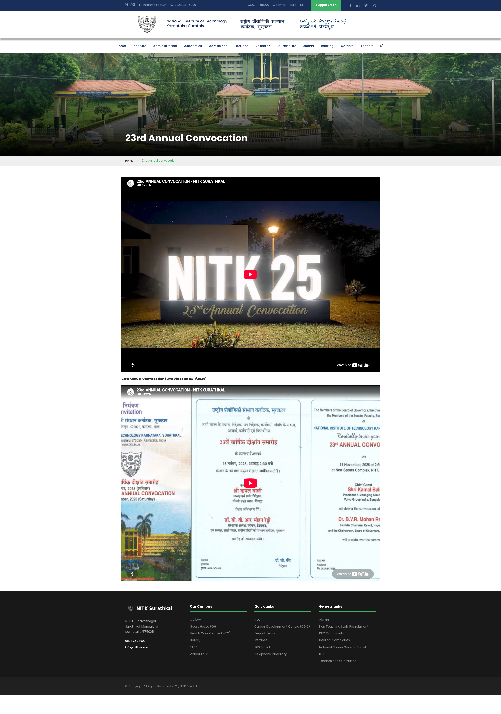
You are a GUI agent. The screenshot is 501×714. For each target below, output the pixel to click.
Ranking (327, 46)
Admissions (218, 46)
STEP (193, 647)
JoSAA (264, 5)
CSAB (252, 5)
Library (195, 640)
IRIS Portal (262, 647)
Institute (139, 46)
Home (121, 46)
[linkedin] (358, 5)
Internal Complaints (334, 640)
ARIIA (292, 5)
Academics (193, 46)
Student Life (286, 46)
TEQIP (258, 619)
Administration (165, 46)
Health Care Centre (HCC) (210, 633)
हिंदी (132, 5)
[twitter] (366, 5)
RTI (321, 654)
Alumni (308, 46)
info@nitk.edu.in (154, 5)
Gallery (195, 619)
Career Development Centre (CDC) (282, 626)
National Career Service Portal (342, 647)
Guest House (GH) (204, 626)
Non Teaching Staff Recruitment (344, 626)
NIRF (303, 5)
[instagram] (374, 5)
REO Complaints (331, 633)
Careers (347, 46)
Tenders (366, 46)
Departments (265, 633)
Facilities (241, 46)
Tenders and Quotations (337, 661)
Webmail (279, 5)
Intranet (260, 640)
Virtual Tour (199, 654)
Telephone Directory (270, 654)
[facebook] (350, 5)
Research (262, 46)
